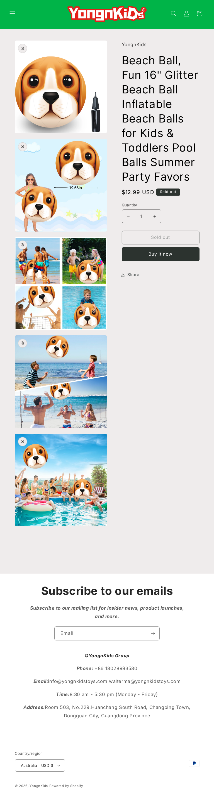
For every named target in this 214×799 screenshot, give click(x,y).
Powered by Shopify (66, 786)
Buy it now (161, 254)
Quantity (129, 205)
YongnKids (39, 786)
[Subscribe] (153, 633)
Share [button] (133, 274)
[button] (12, 13)
